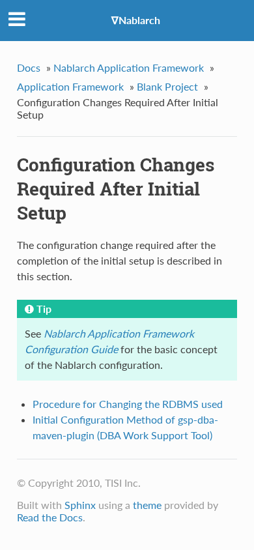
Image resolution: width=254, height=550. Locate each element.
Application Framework (70, 86)
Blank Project (167, 86)
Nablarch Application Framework (128, 67)
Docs (28, 67)
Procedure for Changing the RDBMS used (128, 404)
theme (147, 505)
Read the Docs (50, 517)
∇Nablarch (135, 20)
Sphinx (80, 505)
